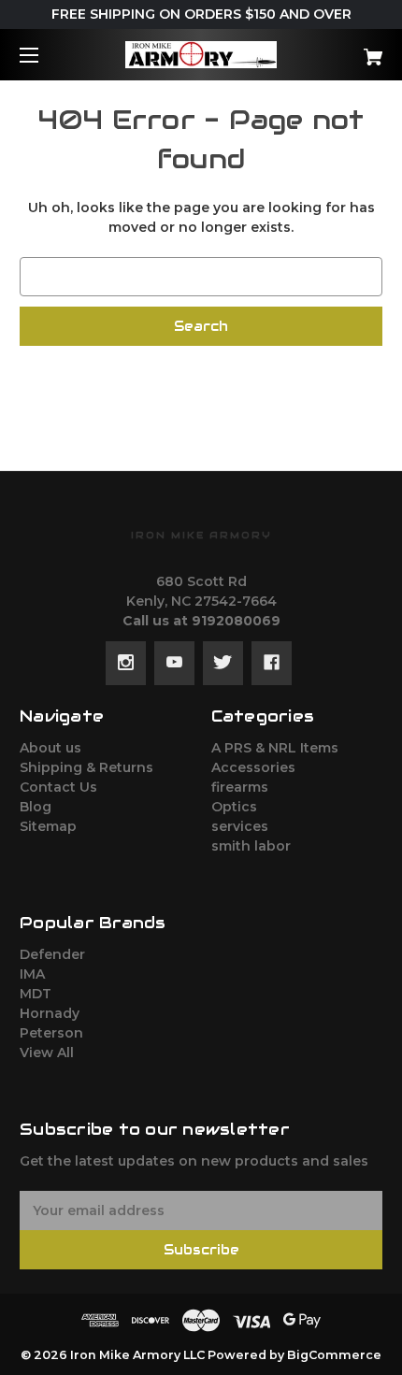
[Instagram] (126, 663)
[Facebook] (271, 663)
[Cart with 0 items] (345, 50)
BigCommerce (334, 1355)
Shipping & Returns (86, 767)
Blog (35, 806)
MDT (35, 993)
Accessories (253, 767)
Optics (234, 806)
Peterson (51, 1032)
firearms (239, 787)
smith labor (251, 846)
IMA (32, 974)
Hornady (49, 1013)
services (239, 826)
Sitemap (48, 826)
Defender (52, 954)
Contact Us (58, 787)
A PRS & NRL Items (274, 747)
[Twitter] (223, 663)
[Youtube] (174, 663)
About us (50, 747)
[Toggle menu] (45, 54)
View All (47, 1052)
